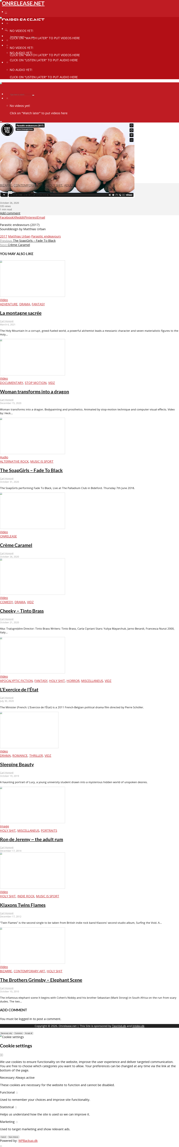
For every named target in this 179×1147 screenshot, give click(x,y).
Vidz (51, 383)
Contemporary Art (29, 185)
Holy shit (54, 185)
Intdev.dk (138, 1026)
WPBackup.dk (28, 1141)
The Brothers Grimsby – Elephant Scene (41, 980)
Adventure (9, 304)
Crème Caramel (16, 545)
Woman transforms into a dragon (34, 391)
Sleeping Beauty (17, 764)
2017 (3, 236)
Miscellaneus (92, 681)
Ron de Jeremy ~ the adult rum (31, 839)
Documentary (11, 383)
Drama (24, 304)
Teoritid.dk (119, 1026)
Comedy (6, 602)
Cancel (3, 1137)
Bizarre (6, 185)
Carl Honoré (7, 321)
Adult (69, 185)
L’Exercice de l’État (19, 689)
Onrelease (8, 536)
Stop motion (36, 383)
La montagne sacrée (21, 313)
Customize (18, 1033)
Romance (20, 755)
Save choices (13, 1137)
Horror (73, 681)
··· (6, 12)
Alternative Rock (14, 461)
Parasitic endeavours (46, 236)
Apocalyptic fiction (16, 681)
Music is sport (41, 461)
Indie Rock (25, 896)
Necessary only (6, 1033)
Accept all (28, 1033)
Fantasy (38, 304)
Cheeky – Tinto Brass (22, 611)
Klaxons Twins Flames (23, 905)
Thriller (36, 755)
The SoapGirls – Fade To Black (31, 470)
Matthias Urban (19, 236)
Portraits (49, 830)
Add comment (10, 213)
